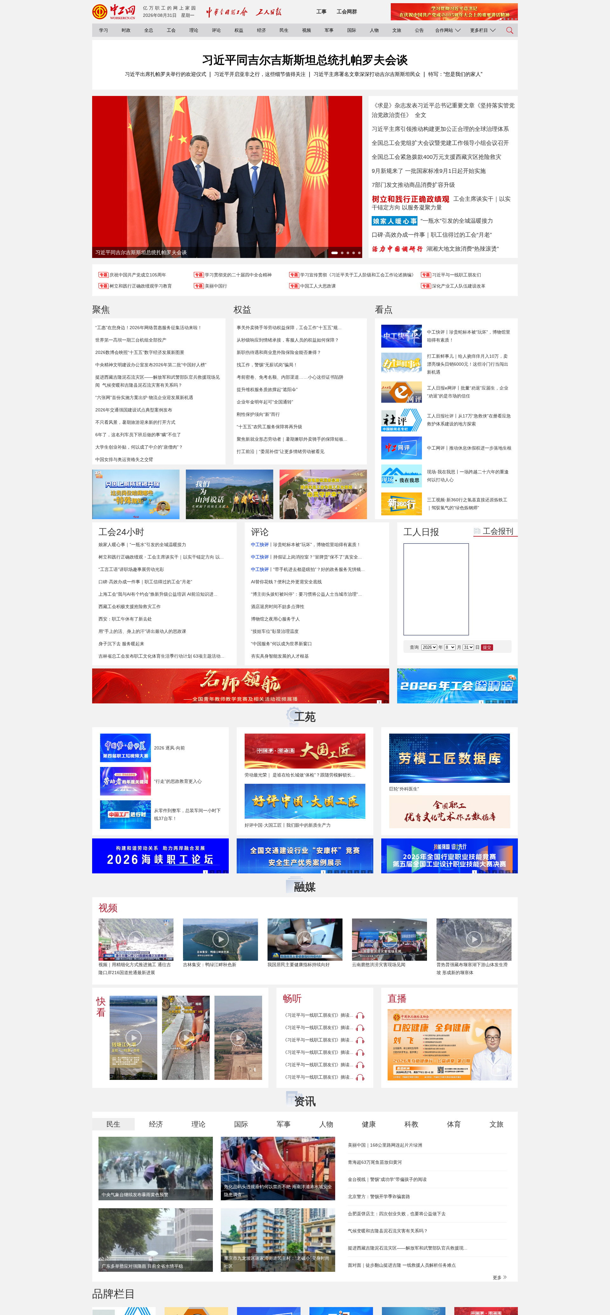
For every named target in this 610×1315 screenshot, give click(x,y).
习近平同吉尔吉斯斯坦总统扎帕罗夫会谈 (305, 59)
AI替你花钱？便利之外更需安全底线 (286, 581)
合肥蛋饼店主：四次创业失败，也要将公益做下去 (397, 1213)
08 (502, 624)
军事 (329, 30)
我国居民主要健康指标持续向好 (299, 964)
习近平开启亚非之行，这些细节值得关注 (260, 74)
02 (502, 576)
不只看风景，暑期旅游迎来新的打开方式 (135, 422)
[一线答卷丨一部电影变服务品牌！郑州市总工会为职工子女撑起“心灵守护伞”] (323, 494)
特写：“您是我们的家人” (455, 74)
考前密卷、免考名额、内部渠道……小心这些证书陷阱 (290, 377)
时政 (126, 30)
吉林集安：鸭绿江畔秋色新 (209, 964)
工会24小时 (121, 532)
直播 (397, 998)
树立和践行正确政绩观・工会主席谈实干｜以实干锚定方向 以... (161, 556)
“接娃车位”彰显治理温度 (275, 631)
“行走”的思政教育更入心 (178, 781)
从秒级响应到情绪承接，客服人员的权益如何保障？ (288, 339)
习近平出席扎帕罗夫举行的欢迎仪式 (165, 74)
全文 (420, 115)
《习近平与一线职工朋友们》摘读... (318, 1015)
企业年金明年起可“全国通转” (265, 401)
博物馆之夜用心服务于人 (275, 618)
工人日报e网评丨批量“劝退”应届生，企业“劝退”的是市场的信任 (467, 391)
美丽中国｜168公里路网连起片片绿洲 (385, 1145)
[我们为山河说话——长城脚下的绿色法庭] (229, 494)
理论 (193, 30)
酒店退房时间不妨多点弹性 (277, 606)
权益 (238, 30)
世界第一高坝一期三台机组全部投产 (130, 339)
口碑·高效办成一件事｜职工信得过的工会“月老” (432, 235)
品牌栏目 (113, 1294)
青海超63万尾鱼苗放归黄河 (375, 1162)
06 (502, 608)
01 (483, 576)
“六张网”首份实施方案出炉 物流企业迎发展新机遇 (144, 397)
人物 (374, 30)
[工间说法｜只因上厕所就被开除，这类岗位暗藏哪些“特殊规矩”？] (136, 494)
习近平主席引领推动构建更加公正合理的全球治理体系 (440, 129)
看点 (384, 310)
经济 (261, 30)
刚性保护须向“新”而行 (258, 414)
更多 (498, 1277)
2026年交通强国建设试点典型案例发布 (133, 409)
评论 (216, 30)
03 (483, 592)
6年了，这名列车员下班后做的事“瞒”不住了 (138, 434)
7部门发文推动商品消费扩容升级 (413, 185)
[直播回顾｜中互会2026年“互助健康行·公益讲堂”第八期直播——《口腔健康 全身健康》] (450, 1045)
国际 (351, 30)
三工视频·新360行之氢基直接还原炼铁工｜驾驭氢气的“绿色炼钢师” (467, 503)
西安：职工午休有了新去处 (125, 618)
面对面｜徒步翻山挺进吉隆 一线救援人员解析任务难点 (402, 1265)
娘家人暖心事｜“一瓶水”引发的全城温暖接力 (142, 544)
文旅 (396, 30)
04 (502, 592)
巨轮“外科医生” (404, 788)
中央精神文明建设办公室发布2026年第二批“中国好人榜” (151, 364)
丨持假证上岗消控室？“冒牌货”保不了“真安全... (306, 556)
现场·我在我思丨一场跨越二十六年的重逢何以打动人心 (468, 475)
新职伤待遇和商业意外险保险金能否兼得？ (279, 352)
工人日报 (421, 532)
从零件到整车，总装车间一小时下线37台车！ (187, 814)
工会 (171, 30)
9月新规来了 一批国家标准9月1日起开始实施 (429, 171)
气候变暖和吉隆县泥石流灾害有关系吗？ (142, 385)
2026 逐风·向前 (169, 747)
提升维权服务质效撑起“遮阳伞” (267, 389)
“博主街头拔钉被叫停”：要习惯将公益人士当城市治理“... (306, 594)
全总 (148, 30)
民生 (284, 30)
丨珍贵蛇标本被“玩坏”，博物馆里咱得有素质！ (306, 544)
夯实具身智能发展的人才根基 (280, 656)
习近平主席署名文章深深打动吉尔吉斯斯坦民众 (367, 74)
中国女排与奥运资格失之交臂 (124, 459)
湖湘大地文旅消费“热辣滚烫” (462, 249)
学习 (103, 30)
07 (483, 624)
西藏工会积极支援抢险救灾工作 (129, 606)
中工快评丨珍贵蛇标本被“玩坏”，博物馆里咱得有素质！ (468, 335)
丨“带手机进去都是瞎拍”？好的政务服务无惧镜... (308, 569)
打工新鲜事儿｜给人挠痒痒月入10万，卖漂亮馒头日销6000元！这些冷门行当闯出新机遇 (467, 364)
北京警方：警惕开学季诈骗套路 (379, 1196)
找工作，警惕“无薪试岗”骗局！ (267, 364)
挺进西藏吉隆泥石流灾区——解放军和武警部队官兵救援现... (407, 1248)
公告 (419, 30)
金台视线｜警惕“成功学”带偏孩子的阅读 (387, 1179)
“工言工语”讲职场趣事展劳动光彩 (131, 569)
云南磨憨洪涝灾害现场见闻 (378, 964)
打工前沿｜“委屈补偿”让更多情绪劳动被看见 (280, 451)
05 (483, 608)
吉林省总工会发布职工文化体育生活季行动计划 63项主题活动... (161, 656)
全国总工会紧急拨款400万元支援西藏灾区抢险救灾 (436, 157)
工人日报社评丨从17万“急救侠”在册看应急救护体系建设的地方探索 (469, 419)
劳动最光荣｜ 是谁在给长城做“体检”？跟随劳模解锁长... (300, 774)
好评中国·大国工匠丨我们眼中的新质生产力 (288, 825)
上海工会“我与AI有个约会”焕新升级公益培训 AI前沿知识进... (157, 594)
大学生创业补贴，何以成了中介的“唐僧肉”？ (139, 447)
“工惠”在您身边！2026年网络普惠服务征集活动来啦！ (148, 327)
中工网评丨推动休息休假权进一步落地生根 (469, 448)
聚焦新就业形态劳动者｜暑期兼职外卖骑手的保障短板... (292, 439)
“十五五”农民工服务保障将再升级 (269, 426)
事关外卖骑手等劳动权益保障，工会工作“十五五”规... (289, 327)
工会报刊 (498, 531)
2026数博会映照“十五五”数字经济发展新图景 (139, 352)
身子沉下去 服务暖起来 (121, 643)
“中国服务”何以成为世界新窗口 (281, 643)
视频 (306, 30)
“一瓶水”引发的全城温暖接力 (457, 221)
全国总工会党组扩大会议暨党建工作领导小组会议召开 (440, 143)
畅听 (292, 998)
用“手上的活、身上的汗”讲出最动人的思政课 (142, 631)
